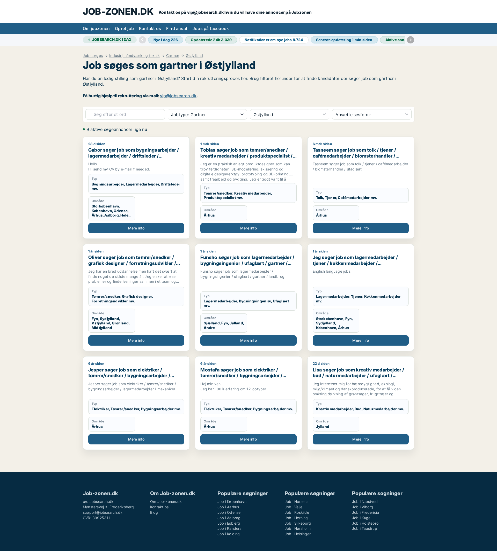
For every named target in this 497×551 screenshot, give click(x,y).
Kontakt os (150, 28)
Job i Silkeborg (298, 523)
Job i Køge (361, 518)
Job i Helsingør (298, 534)
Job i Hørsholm (298, 528)
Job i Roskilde (297, 512)
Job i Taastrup (364, 528)
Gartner (172, 56)
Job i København (231, 501)
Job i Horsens (297, 501)
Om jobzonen (96, 28)
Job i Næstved (365, 501)
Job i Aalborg (229, 518)
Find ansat (176, 28)
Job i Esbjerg (228, 523)
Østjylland (194, 56)
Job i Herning (296, 518)
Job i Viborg (362, 507)
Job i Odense (228, 512)
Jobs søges (93, 56)
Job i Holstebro (365, 523)
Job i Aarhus (228, 507)
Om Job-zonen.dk (166, 501)
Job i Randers (229, 528)
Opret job (124, 28)
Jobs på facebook (211, 28)
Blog (154, 512)
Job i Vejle (293, 507)
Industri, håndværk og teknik (134, 56)
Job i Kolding (228, 534)
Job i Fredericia (365, 512)
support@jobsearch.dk (102, 512)
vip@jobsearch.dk (178, 95)
